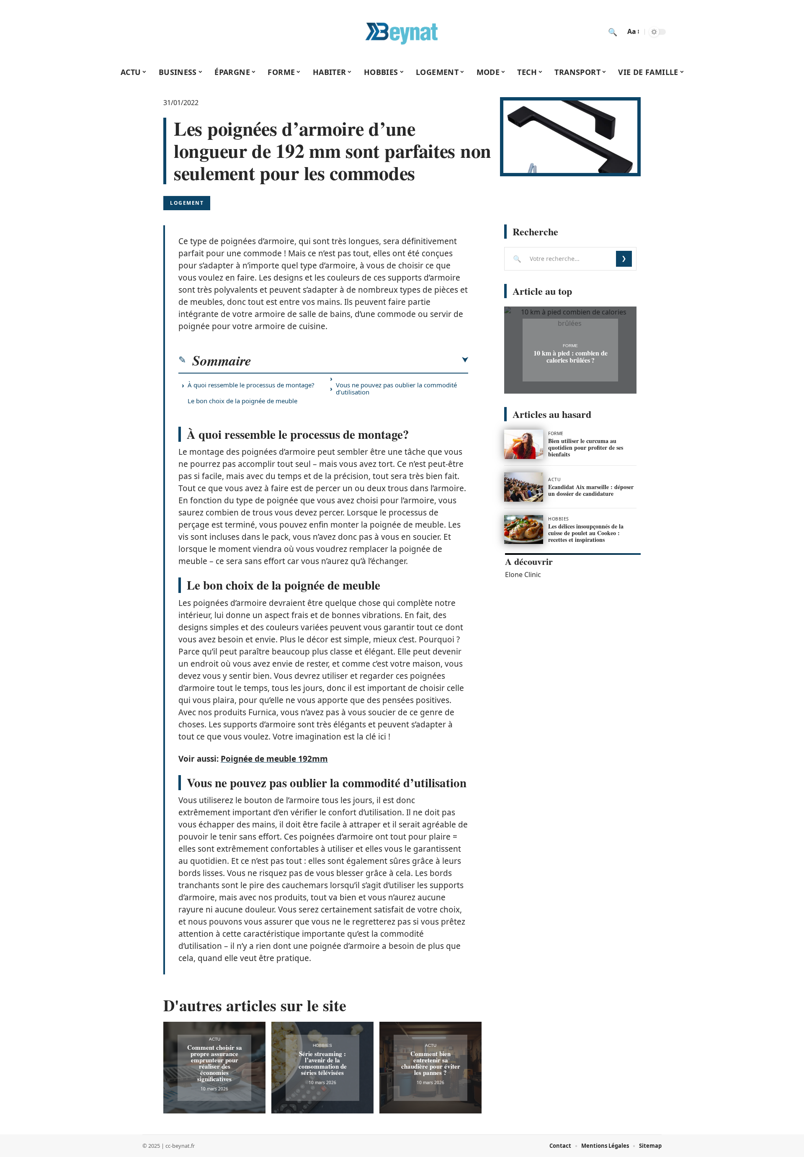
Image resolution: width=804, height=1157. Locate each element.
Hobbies (322, 1045)
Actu (214, 1039)
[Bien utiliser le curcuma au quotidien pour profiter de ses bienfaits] (523, 444)
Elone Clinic (523, 574)
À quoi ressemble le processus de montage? (251, 385)
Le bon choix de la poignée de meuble (242, 401)
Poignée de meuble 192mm (274, 758)
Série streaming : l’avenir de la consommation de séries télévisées (323, 1063)
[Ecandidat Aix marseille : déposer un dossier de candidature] (523, 487)
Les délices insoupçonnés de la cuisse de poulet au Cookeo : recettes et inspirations (586, 533)
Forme (570, 345)
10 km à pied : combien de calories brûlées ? (570, 356)
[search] (612, 31)
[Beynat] (402, 32)
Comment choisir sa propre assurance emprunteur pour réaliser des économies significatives (214, 1063)
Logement (187, 202)
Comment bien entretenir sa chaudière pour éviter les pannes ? (430, 1063)
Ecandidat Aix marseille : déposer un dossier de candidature (591, 490)
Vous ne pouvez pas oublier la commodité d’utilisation (396, 388)
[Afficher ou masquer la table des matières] (359, 360)
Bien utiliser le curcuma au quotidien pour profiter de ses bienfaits (585, 447)
